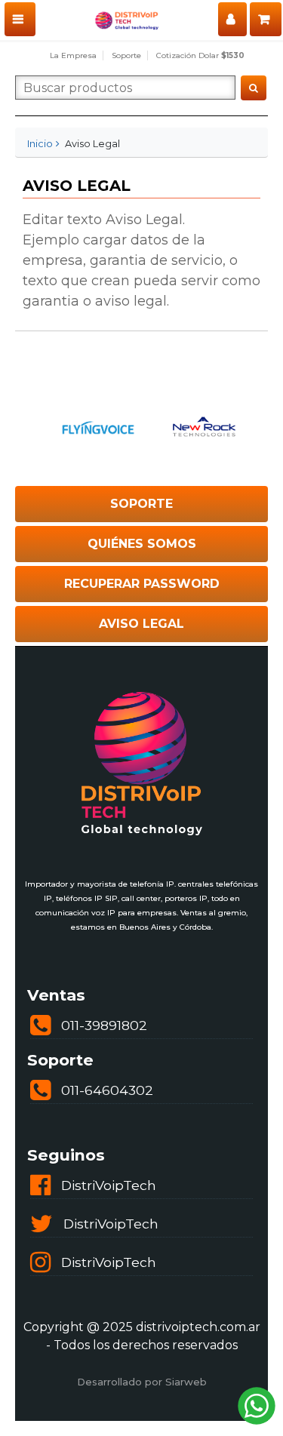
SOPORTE (141, 504)
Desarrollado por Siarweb (142, 1382)
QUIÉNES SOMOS (142, 544)
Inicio (40, 143)
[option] (90, 427)
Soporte (126, 55)
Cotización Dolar (200, 55)
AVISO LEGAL (141, 624)
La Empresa (73, 55)
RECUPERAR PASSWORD (142, 584)
